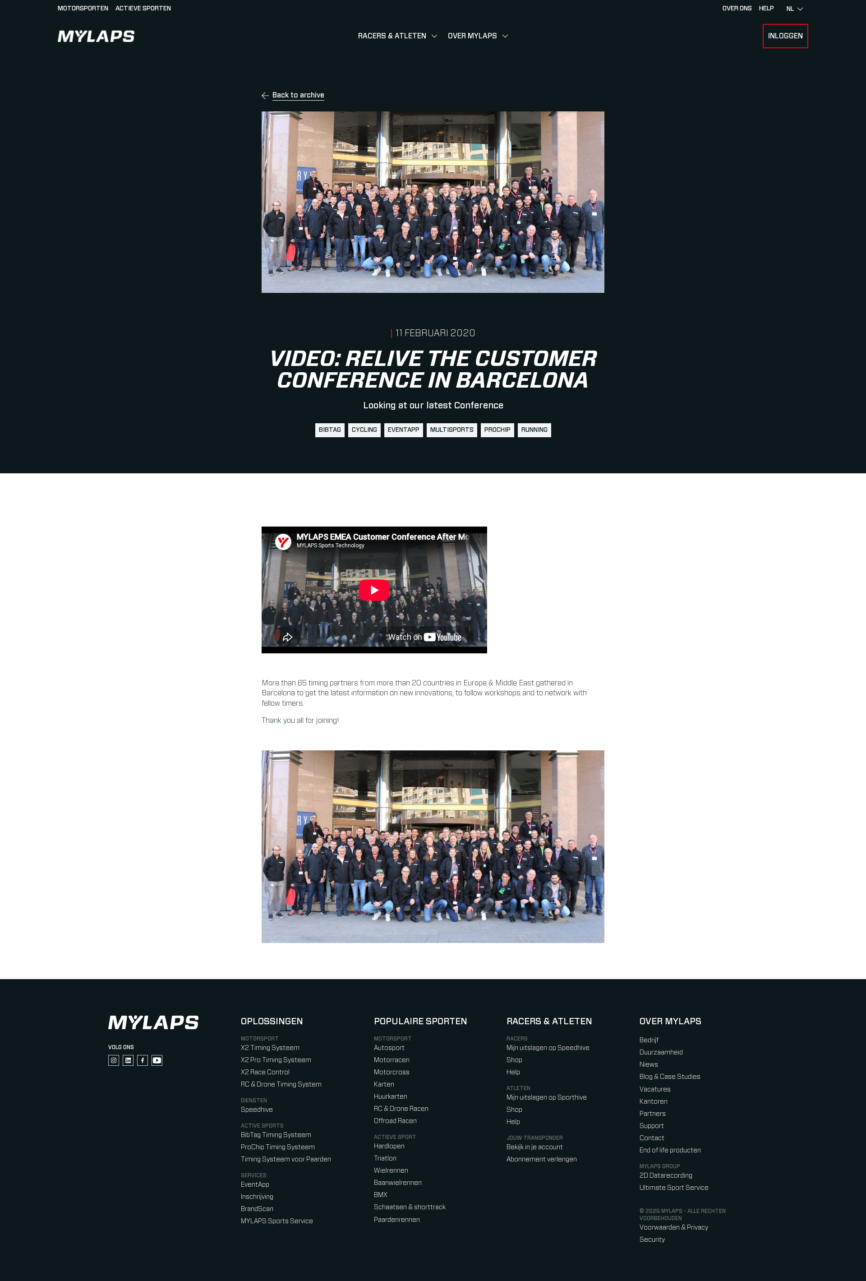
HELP (766, 8)
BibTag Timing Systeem (276, 1135)
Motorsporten (83, 8)
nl (790, 9)
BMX (380, 1195)
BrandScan (257, 1209)
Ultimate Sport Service (674, 1187)
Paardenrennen (397, 1219)
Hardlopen (389, 1146)
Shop (514, 1060)
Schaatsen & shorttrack (410, 1207)
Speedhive (257, 1109)
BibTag (330, 430)
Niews (649, 1064)
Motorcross (392, 1072)
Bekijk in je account (535, 1147)
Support (652, 1126)
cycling (364, 430)
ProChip (497, 430)
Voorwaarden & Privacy (674, 1227)
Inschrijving (257, 1196)
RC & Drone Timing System (281, 1084)
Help (513, 1072)
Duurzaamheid (661, 1052)
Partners (653, 1113)
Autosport (389, 1048)
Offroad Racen (395, 1121)
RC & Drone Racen (401, 1108)
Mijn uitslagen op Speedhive (548, 1048)
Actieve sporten (143, 8)
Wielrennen (391, 1170)
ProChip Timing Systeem (278, 1147)
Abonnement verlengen (542, 1159)
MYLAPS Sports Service (277, 1221)
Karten (384, 1084)
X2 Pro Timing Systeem (276, 1060)
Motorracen (392, 1060)
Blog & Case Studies (670, 1076)
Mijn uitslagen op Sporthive (547, 1097)
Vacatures (655, 1089)
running (534, 430)
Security (652, 1239)
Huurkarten (390, 1096)
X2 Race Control (265, 1072)
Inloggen (785, 36)
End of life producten (670, 1150)
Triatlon (385, 1158)
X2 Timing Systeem (270, 1048)
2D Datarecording (666, 1175)
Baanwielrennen (398, 1182)
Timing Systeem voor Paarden (286, 1159)
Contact (652, 1138)
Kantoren (654, 1101)
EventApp (403, 430)
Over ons (737, 8)
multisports (452, 430)
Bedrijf (649, 1040)
